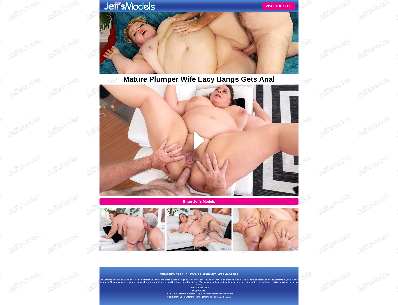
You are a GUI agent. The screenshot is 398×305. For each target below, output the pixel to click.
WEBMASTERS (228, 274)
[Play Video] (199, 140)
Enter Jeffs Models (199, 202)
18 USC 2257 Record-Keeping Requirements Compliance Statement (199, 293)
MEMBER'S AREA (171, 274)
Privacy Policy (199, 290)
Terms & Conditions (199, 287)
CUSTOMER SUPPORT (200, 274)
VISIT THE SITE (278, 6)
